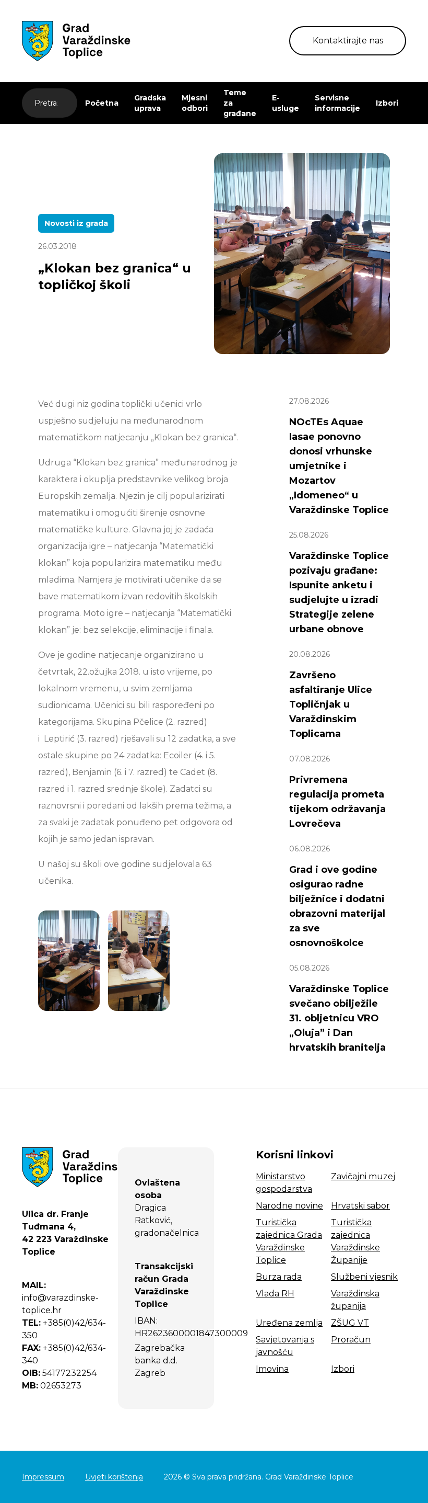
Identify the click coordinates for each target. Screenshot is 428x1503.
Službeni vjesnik (364, 1277)
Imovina (272, 1369)
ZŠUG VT (350, 1323)
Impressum (43, 1477)
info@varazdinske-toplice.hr (60, 1297)
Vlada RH (275, 1294)
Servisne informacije (337, 103)
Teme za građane (239, 103)
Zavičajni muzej (363, 1176)
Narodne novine (289, 1206)
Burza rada (279, 1277)
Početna (101, 103)
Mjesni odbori (195, 103)
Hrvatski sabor (360, 1206)
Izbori (387, 103)
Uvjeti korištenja (114, 1477)
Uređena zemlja (289, 1323)
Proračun (351, 1340)
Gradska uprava (150, 103)
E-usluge (285, 103)
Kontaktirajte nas (348, 40)
